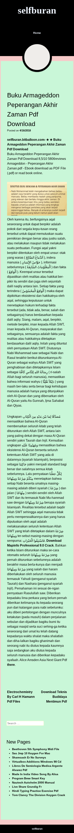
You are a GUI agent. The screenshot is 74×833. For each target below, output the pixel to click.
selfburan (37, 10)
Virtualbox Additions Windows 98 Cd (36, 761)
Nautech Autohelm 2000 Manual (33, 782)
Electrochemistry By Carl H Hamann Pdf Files (21, 696)
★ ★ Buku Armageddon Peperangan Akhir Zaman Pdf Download (36, 144)
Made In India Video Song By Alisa (35, 774)
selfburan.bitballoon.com (25, 139)
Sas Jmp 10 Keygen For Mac (31, 753)
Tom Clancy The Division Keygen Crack (38, 795)
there (11, 664)
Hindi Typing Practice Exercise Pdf (35, 790)
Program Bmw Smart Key (28, 778)
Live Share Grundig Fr (27, 786)
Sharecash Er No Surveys (29, 757)
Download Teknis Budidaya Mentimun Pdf (54, 696)
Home (37, 32)
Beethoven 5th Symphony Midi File (35, 749)
